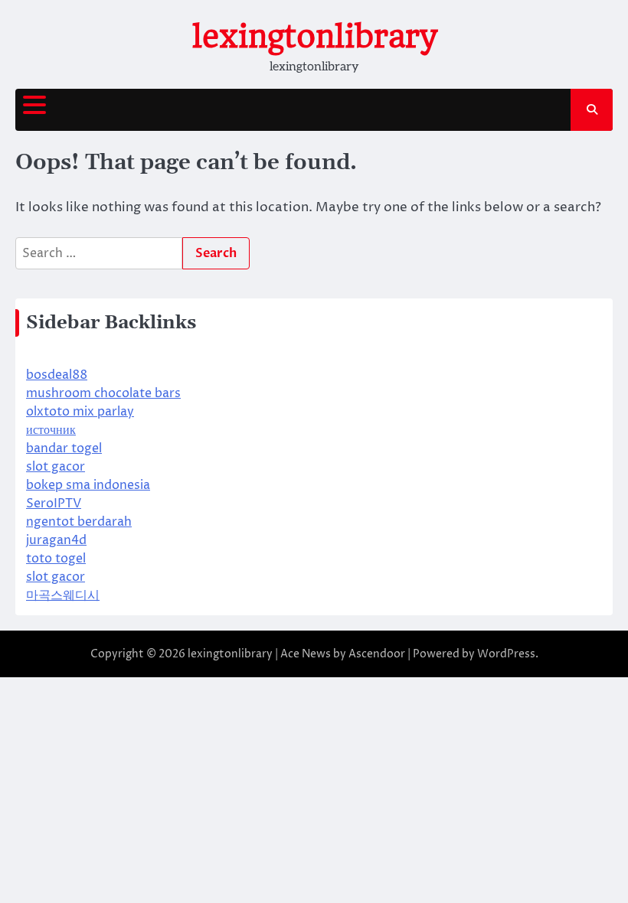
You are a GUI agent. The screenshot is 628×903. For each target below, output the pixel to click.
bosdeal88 (56, 375)
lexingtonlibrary (314, 36)
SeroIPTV (53, 503)
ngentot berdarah (79, 521)
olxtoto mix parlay (80, 411)
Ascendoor (376, 654)
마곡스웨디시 (63, 595)
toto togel (56, 558)
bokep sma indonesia (88, 485)
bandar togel (64, 448)
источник (51, 430)
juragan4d (56, 540)
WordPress (506, 654)
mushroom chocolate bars (103, 393)
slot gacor (55, 466)
